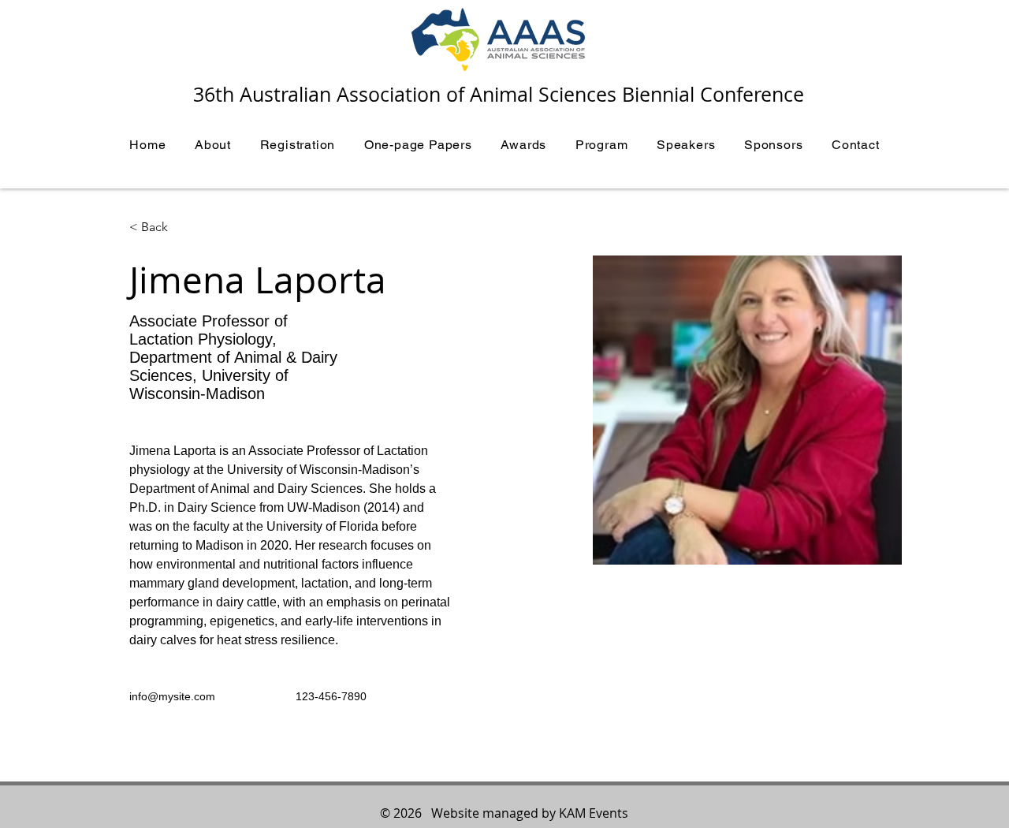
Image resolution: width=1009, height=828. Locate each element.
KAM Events (593, 813)
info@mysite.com (172, 696)
